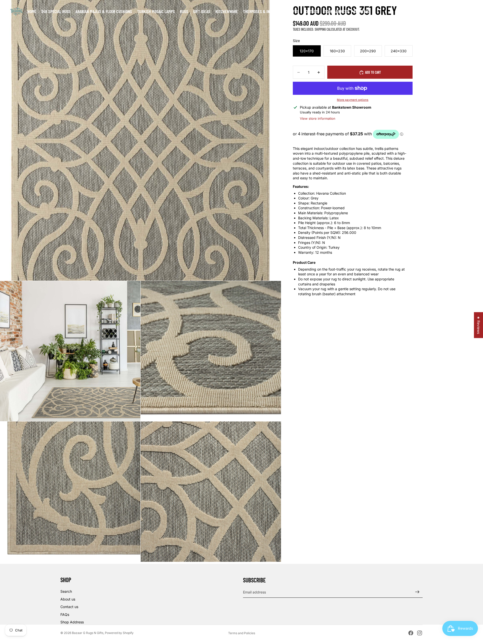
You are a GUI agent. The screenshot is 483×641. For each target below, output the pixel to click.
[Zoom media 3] (211, 351)
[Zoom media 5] (211, 491)
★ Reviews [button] (478, 325)
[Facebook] (411, 633)
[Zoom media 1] (140, 140)
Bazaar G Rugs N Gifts (87, 633)
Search (66, 591)
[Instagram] (420, 633)
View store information (317, 118)
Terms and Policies (241, 633)
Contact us (69, 607)
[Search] (447, 11)
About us (67, 599)
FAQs (64, 614)
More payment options (352, 100)
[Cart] (469, 11)
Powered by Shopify (119, 633)
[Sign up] (417, 592)
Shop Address (72, 622)
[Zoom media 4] (70, 491)
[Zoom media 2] (70, 351)
